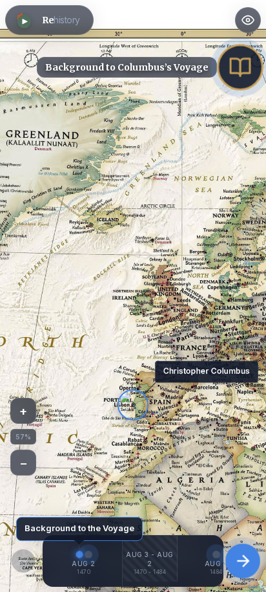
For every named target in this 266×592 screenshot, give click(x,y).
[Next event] (243, 561)
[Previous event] (23, 561)
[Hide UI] (248, 20)
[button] (49, 20)
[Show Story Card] (240, 67)
